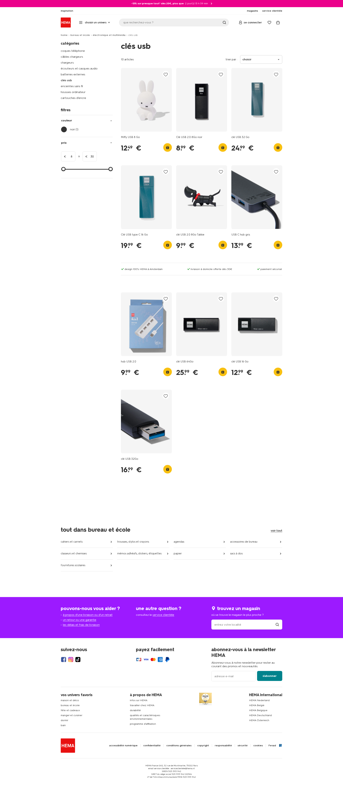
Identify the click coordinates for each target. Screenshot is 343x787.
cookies (258, 745)
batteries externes (73, 74)
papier (178, 553)
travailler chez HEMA (142, 705)
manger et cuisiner (71, 715)
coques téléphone (73, 50)
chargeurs (67, 62)
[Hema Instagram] (70, 659)
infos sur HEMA (138, 700)
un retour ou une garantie (79, 619)
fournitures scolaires (73, 565)
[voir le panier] (278, 22)
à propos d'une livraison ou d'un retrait (88, 614)
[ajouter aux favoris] (166, 74)
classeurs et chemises (74, 553)
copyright (203, 745)
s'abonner (270, 676)
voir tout (276, 530)
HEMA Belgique (258, 710)
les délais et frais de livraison (81, 624)
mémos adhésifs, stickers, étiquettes (139, 553)
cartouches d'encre (73, 98)
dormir (64, 720)
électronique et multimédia (109, 35)
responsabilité (223, 745)
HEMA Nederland (259, 700)
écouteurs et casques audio (79, 68)
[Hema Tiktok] (77, 659)
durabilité (135, 710)
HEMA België (256, 705)
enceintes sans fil (72, 86)
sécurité (243, 745)
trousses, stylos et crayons (133, 541)
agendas (179, 541)
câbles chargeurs (72, 56)
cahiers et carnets (72, 541)
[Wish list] (269, 22)
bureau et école (80, 35)
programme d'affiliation (143, 723)
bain (63, 725)
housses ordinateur (73, 92)
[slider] (63, 169)
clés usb (66, 80)
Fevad (272, 745)
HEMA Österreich (259, 720)
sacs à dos (236, 553)
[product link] (146, 100)
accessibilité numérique (123, 745)
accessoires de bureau (243, 541)
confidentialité (152, 745)
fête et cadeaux (70, 710)
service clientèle (163, 614)
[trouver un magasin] (277, 624)
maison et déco (70, 700)
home (64, 35)
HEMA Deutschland (260, 715)
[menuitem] (67, 10)
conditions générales (179, 745)
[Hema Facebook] (63, 659)
